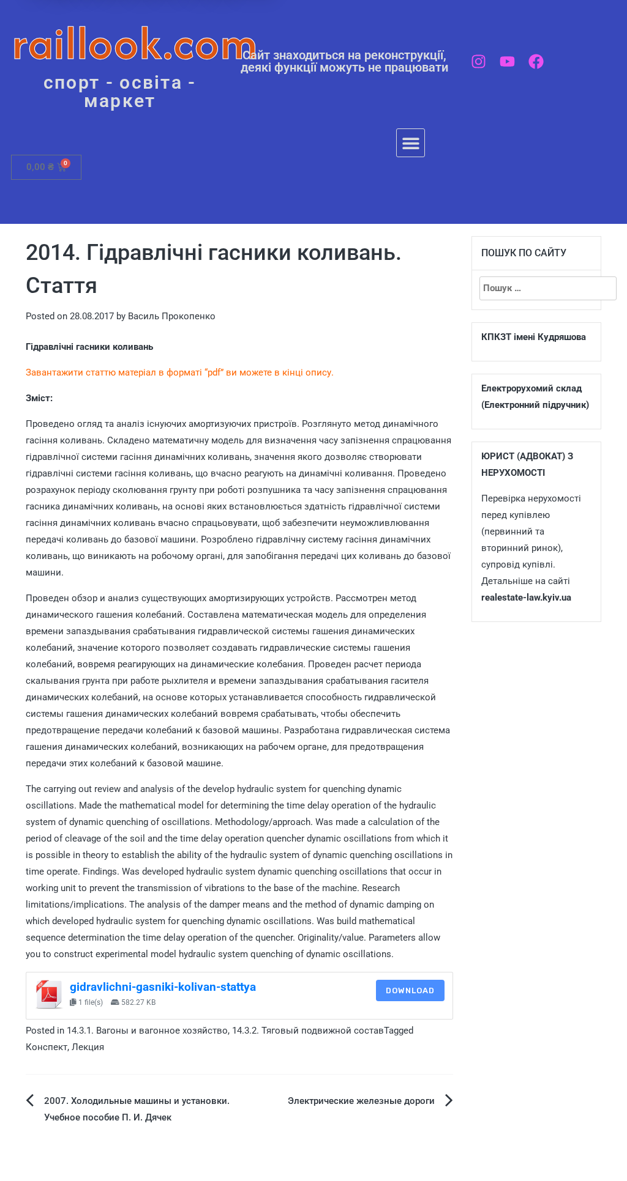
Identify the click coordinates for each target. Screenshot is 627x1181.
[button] (410, 142)
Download (410, 990)
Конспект (46, 1047)
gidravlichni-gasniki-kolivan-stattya (163, 987)
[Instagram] (478, 61)
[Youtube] (507, 61)
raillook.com (135, 42)
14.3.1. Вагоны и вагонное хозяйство (147, 1030)
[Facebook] (536, 61)
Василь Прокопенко (172, 316)
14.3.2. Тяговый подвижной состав (308, 1030)
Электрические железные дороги (361, 1100)
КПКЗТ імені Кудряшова (533, 336)
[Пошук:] (536, 288)
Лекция (88, 1047)
